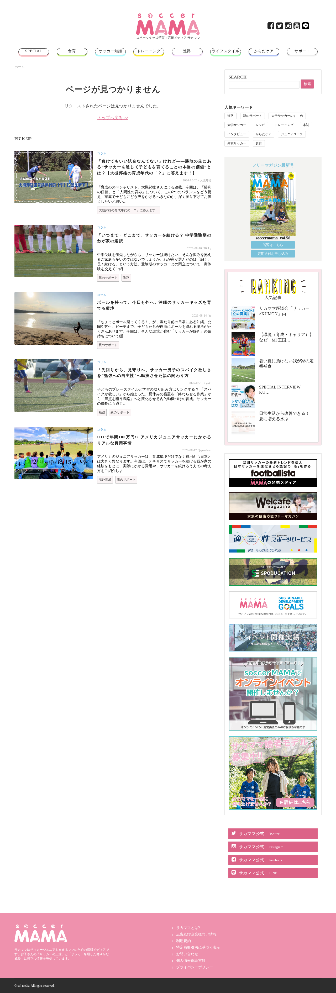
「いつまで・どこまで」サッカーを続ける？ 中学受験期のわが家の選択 (154, 238)
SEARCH (237, 77)
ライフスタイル (225, 51)
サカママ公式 (259, 833)
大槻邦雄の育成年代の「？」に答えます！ (129, 210)
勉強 (102, 412)
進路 (187, 51)
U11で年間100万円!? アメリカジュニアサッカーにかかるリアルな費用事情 (154, 440)
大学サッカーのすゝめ (287, 116)
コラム (102, 153)
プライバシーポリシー (194, 967)
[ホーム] (168, 15)
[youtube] (297, 27)
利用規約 (183, 941)
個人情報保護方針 (191, 961)
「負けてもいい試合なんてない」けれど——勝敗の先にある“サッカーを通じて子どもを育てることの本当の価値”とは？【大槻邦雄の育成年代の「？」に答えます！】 (154, 167)
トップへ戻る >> (112, 117)
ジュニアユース (292, 134)
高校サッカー (236, 143)
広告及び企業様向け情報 (196, 934)
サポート (302, 51)
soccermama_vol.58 (273, 238)
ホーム (19, 67)
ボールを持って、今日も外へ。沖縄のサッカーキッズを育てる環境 (154, 305)
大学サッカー (236, 125)
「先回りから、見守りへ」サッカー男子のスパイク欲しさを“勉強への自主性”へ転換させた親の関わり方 (154, 373)
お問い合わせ (187, 954)
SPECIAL (33, 51)
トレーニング (149, 51)
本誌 (306, 125)
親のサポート (108, 278)
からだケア (264, 51)
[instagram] (288, 27)
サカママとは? (188, 928)
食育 (72, 51)
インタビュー (236, 134)
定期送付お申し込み (273, 254)
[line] (306, 27)
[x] (280, 27)
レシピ (260, 125)
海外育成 (105, 479)
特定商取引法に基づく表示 (198, 947)
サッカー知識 (110, 51)
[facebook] (271, 27)
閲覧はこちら (273, 245)
